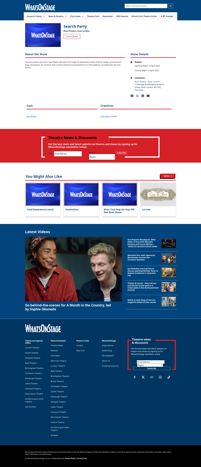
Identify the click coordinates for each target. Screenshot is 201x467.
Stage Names (108, 345)
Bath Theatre (31, 363)
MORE (166, 176)
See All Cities (30, 407)
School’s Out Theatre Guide (144, 16)
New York (80, 350)
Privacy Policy (70, 458)
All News (54, 435)
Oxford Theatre (57, 422)
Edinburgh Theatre (33, 378)
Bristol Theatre (57, 381)
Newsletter (108, 16)
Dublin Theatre (31, 352)
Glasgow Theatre (32, 358)
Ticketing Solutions (110, 366)
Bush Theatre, (70, 31)
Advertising (107, 350)
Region (92, 152)
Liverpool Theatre (33, 388)
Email (51, 153)
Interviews (55, 355)
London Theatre (32, 347)
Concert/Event (72, 36)
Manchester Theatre (34, 393)
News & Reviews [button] (56, 16)
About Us (106, 361)
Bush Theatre (141, 81)
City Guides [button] (75, 16)
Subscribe (121, 153)
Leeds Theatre (31, 383)
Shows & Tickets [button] (34, 16)
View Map (139, 90)
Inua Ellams (32, 116)
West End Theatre (58, 361)
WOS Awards (122, 16)
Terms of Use (82, 458)
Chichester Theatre (33, 373)
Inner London (83, 31)
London (79, 345)
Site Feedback (108, 355)
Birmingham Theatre (34, 368)
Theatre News (57, 345)
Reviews (54, 350)
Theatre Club (93, 16)
